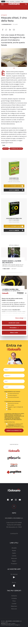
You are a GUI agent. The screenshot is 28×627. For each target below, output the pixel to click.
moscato (5, 148)
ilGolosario (3, 1)
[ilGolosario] (14, 3)
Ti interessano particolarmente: (12, 401)
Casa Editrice (12, 1)
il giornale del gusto (16, 148)
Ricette (9, 409)
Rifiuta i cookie (14, 332)
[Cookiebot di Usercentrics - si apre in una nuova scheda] (18, 293)
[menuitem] (14, 533)
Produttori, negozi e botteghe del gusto (15, 407)
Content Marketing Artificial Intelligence (10, 625)
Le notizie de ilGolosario (13, 393)
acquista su (14, 186)
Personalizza (13, 327)
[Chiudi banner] (25, 293)
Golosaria (7, 1)
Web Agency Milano (10, 623)
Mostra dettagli (19, 318)
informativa (11, 425)
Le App (22, 1)
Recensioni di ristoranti (13, 403)
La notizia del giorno (12, 395)
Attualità (4, 15)
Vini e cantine (11, 405)
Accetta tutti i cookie (14, 322)
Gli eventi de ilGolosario (13, 397)
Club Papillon (17, 1)
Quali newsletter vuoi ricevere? (12, 391)
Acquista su (14, 190)
